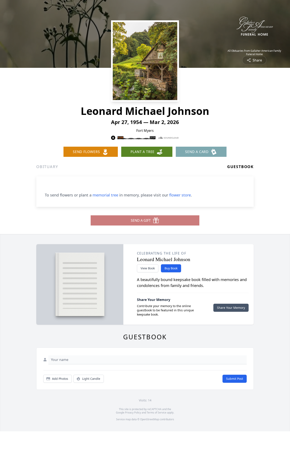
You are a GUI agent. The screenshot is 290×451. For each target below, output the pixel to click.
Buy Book (171, 268)
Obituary (47, 166)
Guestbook (240, 166)
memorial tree (105, 195)
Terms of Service (156, 412)
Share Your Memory (231, 308)
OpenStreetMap (149, 419)
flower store (180, 195)
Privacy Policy (133, 412)
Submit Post (234, 379)
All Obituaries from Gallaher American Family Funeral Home (254, 52)
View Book (148, 268)
